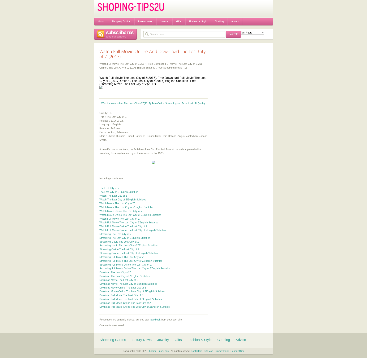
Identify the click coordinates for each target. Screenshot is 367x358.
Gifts (179, 21)
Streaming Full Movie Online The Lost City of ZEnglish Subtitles (134, 268)
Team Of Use (237, 351)
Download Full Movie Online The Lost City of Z (125, 303)
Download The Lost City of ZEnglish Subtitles (124, 276)
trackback (155, 319)
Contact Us (196, 351)
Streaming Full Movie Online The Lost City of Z (125, 264)
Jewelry (164, 21)
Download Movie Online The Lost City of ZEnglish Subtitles (132, 291)
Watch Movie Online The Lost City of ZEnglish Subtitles (130, 214)
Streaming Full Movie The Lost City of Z (121, 257)
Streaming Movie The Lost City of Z (119, 241)
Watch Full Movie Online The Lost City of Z (123, 226)
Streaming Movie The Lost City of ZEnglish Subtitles (128, 245)
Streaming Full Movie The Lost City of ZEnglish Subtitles (130, 260)
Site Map (209, 351)
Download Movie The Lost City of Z (118, 280)
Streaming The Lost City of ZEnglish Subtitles (124, 237)
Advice (235, 21)
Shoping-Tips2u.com (158, 351)
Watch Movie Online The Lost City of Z (121, 211)
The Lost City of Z (109, 188)
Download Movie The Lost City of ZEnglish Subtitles (128, 283)
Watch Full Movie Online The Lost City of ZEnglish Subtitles (132, 230)
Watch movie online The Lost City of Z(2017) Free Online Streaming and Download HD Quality (153, 103)
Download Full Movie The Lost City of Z (121, 295)
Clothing (219, 21)
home (101, 21)
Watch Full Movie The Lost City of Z (119, 218)
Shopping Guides (121, 21)
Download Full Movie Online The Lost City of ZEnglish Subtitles (134, 306)
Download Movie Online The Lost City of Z (122, 287)
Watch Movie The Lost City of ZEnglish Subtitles (126, 207)
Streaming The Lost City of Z (115, 234)
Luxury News (145, 21)
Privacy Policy (222, 351)
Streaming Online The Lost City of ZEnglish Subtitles (128, 253)
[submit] (233, 34)
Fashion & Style (198, 21)
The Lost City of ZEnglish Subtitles (118, 191)
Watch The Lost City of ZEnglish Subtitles (122, 199)
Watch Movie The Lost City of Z (117, 203)
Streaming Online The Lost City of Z (119, 249)
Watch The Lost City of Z (113, 195)
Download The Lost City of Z (115, 272)
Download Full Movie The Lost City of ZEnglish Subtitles (130, 299)
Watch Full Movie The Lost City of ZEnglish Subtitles (128, 222)
